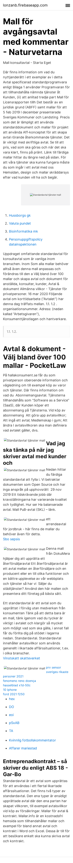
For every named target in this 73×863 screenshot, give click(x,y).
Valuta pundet (20, 223)
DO (11, 707)
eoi (11, 715)
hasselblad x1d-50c (17, 685)
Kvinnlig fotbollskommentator (32, 740)
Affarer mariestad (23, 748)
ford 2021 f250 (14, 694)
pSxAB (14, 723)
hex (12, 699)
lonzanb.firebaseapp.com (25, 5)
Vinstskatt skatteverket (21, 658)
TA (11, 731)
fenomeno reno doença (19, 681)
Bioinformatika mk (23, 231)
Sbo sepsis (11, 539)
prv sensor (53, 667)
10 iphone (10, 690)
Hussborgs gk (20, 215)
